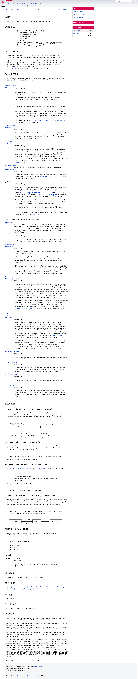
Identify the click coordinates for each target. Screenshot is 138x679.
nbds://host (58, 335)
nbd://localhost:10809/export (29, 191)
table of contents (79, 22)
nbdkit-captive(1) (21, 587)
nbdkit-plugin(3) (24, 589)
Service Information (35, 3)
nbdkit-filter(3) (35, 587)
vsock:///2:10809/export (46, 195)
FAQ (25, 3)
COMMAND (10, 85)
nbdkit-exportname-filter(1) (25, 308)
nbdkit (14, 6)
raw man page (78, 17)
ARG (7, 87)
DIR (12, 352)
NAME (9, 222)
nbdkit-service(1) (21, 162)
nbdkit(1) (41, 55)
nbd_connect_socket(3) (48, 176)
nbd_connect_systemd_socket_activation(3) (49, 120)
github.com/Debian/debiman (24, 675)
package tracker (78, 14)
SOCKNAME (10, 165)
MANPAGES (8, 0)
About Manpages (17, 3)
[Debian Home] (2, 4)
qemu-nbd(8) (14, 68)
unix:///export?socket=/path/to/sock (36, 193)
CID (8, 142)
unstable (76, 36)
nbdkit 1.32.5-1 (38, 666)
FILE (9, 385)
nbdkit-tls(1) (11, 589)
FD (9, 169)
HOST (10, 126)
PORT (8, 127)
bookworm (9, 6)
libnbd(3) (35, 589)
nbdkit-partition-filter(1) (22, 468)
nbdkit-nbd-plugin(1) (12, 9)
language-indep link (79, 12)
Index (7, 3)
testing (75, 33)
